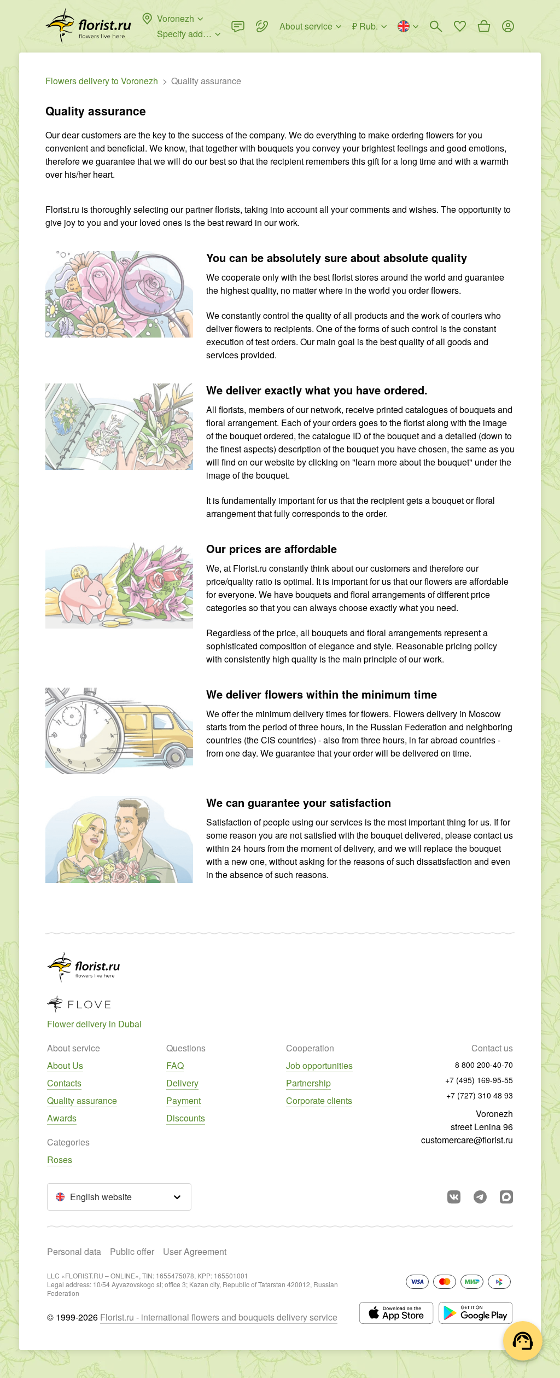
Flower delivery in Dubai (94, 1023)
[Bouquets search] (436, 26)
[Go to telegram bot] (480, 1197)
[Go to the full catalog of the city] (88, 26)
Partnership (308, 1083)
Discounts (185, 1118)
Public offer (132, 1251)
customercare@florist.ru (467, 1139)
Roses (59, 1159)
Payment (183, 1100)
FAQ (175, 1065)
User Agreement (194, 1251)
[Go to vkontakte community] (454, 1197)
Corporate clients (319, 1100)
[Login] (508, 26)
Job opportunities (319, 1065)
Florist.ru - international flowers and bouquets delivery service (218, 1317)
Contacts (64, 1083)
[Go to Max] (506, 1197)
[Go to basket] (484, 26)
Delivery (182, 1083)
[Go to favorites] (460, 26)
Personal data (74, 1251)
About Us (65, 1065)
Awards (62, 1118)
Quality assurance (82, 1100)
